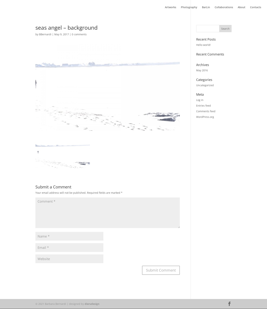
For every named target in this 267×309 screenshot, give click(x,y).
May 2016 (202, 70)
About (241, 7)
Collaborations (224, 7)
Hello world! (203, 45)
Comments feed (205, 111)
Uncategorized (205, 85)
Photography (189, 7)
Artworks (170, 7)
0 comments (79, 34)
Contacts (255, 7)
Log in (199, 100)
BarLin (206, 7)
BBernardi (45, 34)
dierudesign (92, 304)
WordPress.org (205, 117)
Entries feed (203, 105)
